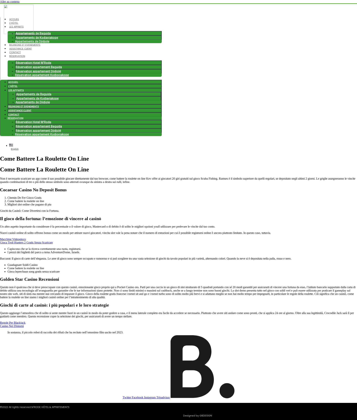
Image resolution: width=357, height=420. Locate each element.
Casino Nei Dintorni (12, 326)
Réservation (17, 56)
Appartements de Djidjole (32, 41)
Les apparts (16, 26)
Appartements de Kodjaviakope (37, 37)
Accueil (14, 19)
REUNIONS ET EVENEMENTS (24, 45)
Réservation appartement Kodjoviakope (42, 75)
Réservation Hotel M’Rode (33, 63)
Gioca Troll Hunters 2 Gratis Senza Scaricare (26, 242)
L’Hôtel (13, 23)
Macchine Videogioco (13, 239)
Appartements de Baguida (33, 33)
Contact (15, 52)
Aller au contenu (10, 1)
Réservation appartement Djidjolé (38, 71)
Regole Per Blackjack (12, 322)
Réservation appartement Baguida (39, 67)
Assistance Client (20, 48)
